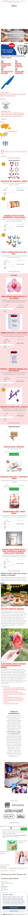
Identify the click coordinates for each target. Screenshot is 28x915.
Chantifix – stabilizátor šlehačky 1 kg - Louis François (14, 369)
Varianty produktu (14, 454)
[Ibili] (7, 805)
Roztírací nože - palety (10, 114)
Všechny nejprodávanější (14, 570)
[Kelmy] (9, 816)
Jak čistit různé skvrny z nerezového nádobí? (14, 698)
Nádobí (2, 150)
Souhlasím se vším (14, 907)
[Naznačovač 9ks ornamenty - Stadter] (14, 170)
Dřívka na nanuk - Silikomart (14, 447)
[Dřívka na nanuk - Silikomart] (14, 436)
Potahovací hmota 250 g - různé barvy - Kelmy (14, 477)
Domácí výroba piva (12, 131)
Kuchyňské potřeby (4, 92)
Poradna (15, 878)
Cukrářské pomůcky (5, 111)
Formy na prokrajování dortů (15, 116)
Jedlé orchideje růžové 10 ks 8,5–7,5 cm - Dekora (14, 297)
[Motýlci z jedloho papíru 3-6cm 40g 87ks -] (14, 241)
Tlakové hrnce (8, 151)
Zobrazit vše (3, 98)
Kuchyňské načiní (4, 94)
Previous (14, 5)
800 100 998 (12, 868)
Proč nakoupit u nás (19, 874)
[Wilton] (20, 816)
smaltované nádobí (15, 733)
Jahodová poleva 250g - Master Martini (14, 512)
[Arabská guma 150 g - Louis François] (14, 321)
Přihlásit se (23, 829)
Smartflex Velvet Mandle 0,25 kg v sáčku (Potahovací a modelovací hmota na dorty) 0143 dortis (14, 551)
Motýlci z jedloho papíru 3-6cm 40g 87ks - (14, 253)
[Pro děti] (6, 126)
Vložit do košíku (20, 190)
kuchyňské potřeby (11, 731)
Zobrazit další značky (14, 822)
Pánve (2, 151)
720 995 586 (5, 889)
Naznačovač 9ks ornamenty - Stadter (14, 181)
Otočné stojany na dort (6, 112)
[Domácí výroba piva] (4, 134)
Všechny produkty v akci (14, 271)
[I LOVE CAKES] (18, 805)
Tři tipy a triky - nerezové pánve (11, 703)
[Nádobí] (14, 143)
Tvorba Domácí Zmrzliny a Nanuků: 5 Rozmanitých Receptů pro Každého (13, 665)
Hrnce (13, 151)
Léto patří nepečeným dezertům (12, 609)
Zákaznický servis (6, 874)
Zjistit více (20, 842)
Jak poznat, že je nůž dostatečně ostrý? (13, 692)
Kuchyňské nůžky (21, 94)
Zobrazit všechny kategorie (14, 157)
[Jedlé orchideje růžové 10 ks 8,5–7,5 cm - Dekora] (14, 285)
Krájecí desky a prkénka (10, 95)
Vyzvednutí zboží (6, 878)
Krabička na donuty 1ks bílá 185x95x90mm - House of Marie (14, 216)
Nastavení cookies (14, 911)
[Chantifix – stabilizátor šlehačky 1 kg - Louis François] (14, 358)
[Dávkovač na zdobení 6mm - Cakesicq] (14, 396)
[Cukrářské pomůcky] (14, 104)
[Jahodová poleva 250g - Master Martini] (14, 500)
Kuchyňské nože (13, 94)
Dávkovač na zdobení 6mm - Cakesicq (14, 407)
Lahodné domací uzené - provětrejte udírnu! (14, 687)
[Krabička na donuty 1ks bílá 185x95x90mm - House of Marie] (14, 205)
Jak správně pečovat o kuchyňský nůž (12, 697)
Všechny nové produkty (14, 423)
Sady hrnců (18, 151)
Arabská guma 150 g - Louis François (14, 332)
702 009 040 (5, 886)
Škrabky (2, 95)
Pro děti (2, 121)
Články (2, 583)
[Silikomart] (14, 810)
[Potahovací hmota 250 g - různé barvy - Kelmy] (14, 466)
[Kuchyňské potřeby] (8, 82)
